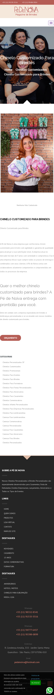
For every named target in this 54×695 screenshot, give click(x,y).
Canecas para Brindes (11, 438)
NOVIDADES (8, 548)
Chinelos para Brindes (11, 379)
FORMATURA (9, 566)
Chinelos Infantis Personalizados (15, 404)
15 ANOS (7, 557)
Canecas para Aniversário (12, 434)
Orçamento (10, 337)
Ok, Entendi (35, 683)
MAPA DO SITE (9, 531)
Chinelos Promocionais (11, 371)
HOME (6, 509)
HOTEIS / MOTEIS (11, 588)
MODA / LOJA (9, 597)
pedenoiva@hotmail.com (27, 662)
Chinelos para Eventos (11, 375)
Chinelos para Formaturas (13, 383)
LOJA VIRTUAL (9, 522)
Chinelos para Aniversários (13, 392)
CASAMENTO (9, 553)
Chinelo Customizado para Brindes (27, 74)
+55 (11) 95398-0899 (27, 634)
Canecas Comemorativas (12, 421)
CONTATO (8, 527)
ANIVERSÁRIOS (10, 584)
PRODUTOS (8, 518)
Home (8, 70)
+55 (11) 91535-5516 (10, 2)
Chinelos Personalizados (12, 442)
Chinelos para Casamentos (13, 396)
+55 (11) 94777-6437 (27, 629)
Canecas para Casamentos (13, 430)
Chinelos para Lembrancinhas (14, 413)
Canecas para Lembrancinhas (14, 417)
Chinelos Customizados (31, 70)
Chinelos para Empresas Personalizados (18, 409)
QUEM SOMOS (9, 513)
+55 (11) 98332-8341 (27, 612)
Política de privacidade (35, 677)
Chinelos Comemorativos (12, 400)
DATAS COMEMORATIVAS (14, 562)
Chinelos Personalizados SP (13, 362)
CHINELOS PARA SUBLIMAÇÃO (16, 593)
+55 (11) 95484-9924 (29, 2)
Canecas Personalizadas (12, 425)
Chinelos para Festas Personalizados (17, 387)
